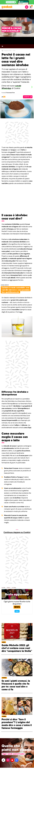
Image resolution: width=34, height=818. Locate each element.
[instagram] (8, 760)
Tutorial (14, 587)
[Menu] (26, 7)
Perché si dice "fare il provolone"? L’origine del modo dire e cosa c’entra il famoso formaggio (17, 723)
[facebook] (17, 760)
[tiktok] (3, 760)
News (8, 587)
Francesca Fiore (10, 92)
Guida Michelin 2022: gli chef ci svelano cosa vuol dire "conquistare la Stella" (17, 648)
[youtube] (12, 760)
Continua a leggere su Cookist (17, 532)
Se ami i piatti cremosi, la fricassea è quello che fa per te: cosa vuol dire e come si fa (16, 685)
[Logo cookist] (7, 7)
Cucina (3, 587)
